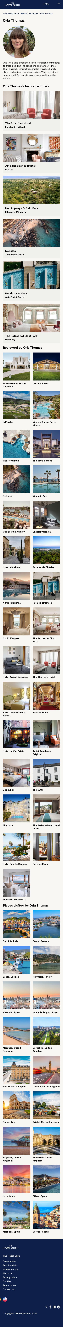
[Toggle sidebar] (59, 4)
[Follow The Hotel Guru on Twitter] (46, 1307)
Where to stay (10, 1269)
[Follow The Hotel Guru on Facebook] (50, 1307)
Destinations (9, 1261)
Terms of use (9, 1285)
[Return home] (12, 4)
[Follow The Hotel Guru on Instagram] (54, 1307)
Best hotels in (10, 1265)
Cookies (7, 1281)
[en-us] (4, 1299)
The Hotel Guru (11, 1255)
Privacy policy (10, 1277)
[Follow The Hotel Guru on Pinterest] (58, 1307)
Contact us (9, 1289)
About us (7, 1273)
